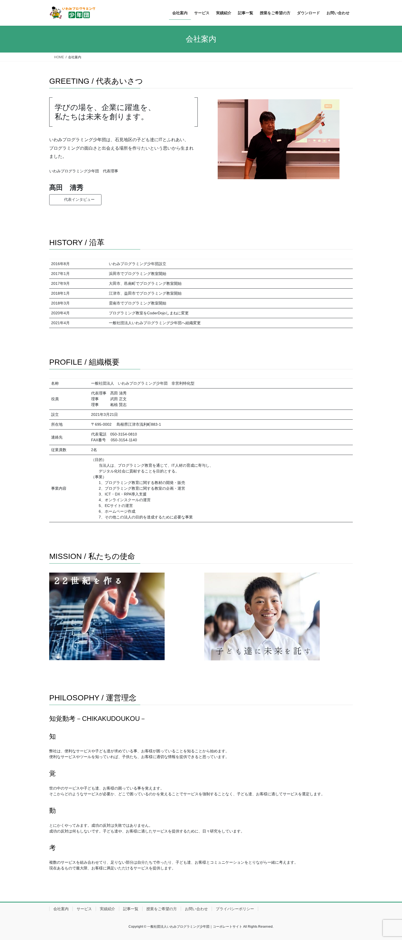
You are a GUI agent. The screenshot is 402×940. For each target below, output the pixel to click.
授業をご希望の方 (161, 909)
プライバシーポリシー (235, 909)
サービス (84, 909)
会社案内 (61, 909)
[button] (75, 199)
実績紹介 (107, 909)
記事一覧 (130, 909)
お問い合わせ (196, 909)
